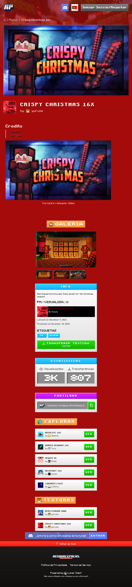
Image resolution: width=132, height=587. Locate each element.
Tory (53, 448)
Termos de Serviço (80, 565)
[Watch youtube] (58, 170)
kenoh (54, 474)
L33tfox (55, 487)
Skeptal (55, 436)
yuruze (37, 110)
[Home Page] (4, 20)
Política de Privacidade (54, 565)
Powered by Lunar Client (66, 573)
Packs (14, 20)
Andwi (53, 461)
